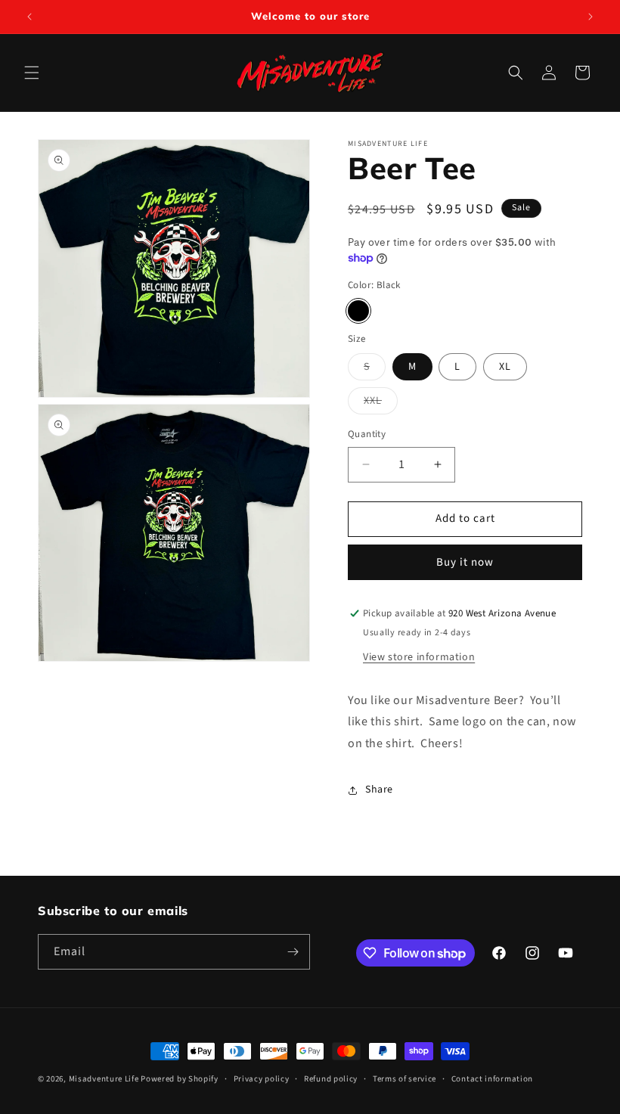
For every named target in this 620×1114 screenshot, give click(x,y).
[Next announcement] (590, 16)
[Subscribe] (292, 952)
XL (505, 366)
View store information (419, 657)
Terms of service (404, 1079)
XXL (381, 403)
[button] (31, 72)
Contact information (492, 1079)
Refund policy (331, 1079)
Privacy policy (262, 1079)
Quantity (367, 434)
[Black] (358, 310)
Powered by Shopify (180, 1079)
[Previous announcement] (29, 16)
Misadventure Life (104, 1079)
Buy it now (465, 562)
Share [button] (379, 789)
